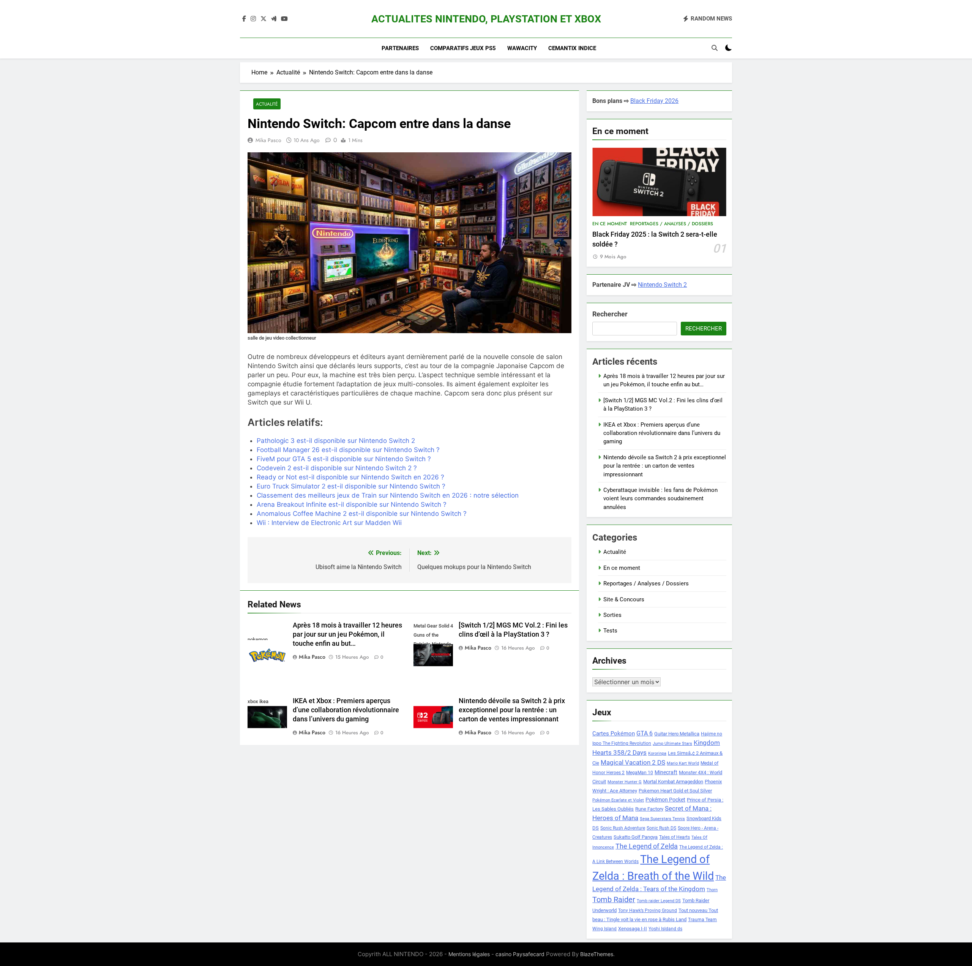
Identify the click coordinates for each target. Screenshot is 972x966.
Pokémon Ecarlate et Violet (618, 800)
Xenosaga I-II (632, 928)
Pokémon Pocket (665, 800)
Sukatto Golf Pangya (636, 837)
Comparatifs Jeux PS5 (463, 48)
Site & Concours (623, 599)
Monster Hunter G (625, 781)
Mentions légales (469, 954)
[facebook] (244, 19)
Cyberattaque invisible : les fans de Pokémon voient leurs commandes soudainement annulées (660, 499)
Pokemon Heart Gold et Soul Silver (675, 791)
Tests (610, 630)
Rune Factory (649, 809)
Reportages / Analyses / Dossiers (671, 223)
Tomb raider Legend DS (659, 900)
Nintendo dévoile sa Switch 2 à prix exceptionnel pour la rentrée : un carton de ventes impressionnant (512, 710)
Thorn (712, 889)
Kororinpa (657, 753)
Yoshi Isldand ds (665, 928)
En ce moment (609, 223)
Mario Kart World (683, 763)
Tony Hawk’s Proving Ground (647, 910)
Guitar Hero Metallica (676, 734)
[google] (274, 19)
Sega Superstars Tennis (662, 818)
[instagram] (253, 19)
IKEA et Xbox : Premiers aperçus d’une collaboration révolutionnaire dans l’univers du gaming (346, 710)
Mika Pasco (268, 140)
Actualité (267, 104)
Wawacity (522, 48)
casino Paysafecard (519, 954)
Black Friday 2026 (654, 100)
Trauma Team (702, 919)
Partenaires (400, 48)
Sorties (612, 615)
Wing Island (604, 928)
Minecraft (666, 772)
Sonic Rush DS (661, 828)
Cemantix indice (572, 48)
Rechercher (610, 314)
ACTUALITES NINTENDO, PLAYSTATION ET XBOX (486, 19)
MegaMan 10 (639, 772)
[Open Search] (715, 48)
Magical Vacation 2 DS (633, 762)
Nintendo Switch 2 (662, 284)
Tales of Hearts (674, 837)
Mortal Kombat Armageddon (673, 781)
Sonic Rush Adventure (622, 828)
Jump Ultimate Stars (672, 743)
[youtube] (284, 19)
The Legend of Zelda (646, 846)
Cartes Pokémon (613, 733)
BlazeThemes (596, 954)
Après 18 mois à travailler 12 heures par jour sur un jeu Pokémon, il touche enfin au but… (347, 634)
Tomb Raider (613, 899)
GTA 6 (644, 733)
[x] (263, 19)
